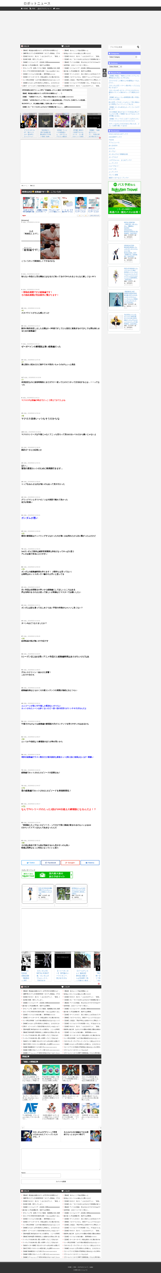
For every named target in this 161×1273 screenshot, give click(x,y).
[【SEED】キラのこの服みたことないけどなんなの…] (90, 1108)
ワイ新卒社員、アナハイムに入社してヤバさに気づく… (30, 1117)
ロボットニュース (37, 3)
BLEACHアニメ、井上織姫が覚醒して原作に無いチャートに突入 (42, 103)
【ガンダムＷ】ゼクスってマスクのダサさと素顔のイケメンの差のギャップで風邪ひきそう (124, 92)
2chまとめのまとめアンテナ (118, 134)
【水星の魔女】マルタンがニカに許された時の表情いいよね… (90, 1098)
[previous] (22, 125)
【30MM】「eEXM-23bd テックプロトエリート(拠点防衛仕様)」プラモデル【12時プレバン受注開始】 (54, 100)
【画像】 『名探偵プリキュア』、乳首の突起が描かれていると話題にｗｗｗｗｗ (48, 97)
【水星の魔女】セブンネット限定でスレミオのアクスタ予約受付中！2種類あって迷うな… (50, 1117)
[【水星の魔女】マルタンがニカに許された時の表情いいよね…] (90, 1089)
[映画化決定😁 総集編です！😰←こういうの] (89, 862)
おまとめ (112, 148)
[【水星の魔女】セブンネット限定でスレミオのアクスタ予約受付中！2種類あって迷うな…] (51, 1108)
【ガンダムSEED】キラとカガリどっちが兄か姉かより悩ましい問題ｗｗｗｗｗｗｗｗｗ (30, 1079)
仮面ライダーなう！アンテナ (119, 178)
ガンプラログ (113, 157)
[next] (99, 125)
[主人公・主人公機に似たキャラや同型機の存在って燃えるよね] (70, 1070)
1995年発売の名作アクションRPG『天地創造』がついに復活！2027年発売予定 (47, 90)
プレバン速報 (113, 175)
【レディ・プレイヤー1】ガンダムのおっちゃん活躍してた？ (30, 1098)
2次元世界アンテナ (115, 137)
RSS (33, 8)
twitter (58, 8)
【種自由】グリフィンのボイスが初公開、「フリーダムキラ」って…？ (70, 1117)
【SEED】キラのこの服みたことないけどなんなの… (90, 1117)
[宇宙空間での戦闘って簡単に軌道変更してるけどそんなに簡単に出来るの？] (51, 1070)
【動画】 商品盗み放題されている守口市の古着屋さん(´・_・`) (42, 93)
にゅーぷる (112, 169)
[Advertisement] (80, 27)
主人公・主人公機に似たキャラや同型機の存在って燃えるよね (70, 1078)
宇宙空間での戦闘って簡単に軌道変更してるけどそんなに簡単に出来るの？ (50, 1079)
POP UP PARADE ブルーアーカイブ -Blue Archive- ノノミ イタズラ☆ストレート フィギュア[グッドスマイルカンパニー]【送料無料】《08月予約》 (131, 274)
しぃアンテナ (113, 163)
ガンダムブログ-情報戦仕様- (118, 154)
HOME (25, 8)
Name (23, 1173)
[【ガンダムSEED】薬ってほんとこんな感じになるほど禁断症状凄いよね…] (90, 1070)
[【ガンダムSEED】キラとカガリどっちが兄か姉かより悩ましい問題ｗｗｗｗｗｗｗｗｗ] (31, 1070)
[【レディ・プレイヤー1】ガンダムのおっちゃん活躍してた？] (31, 1089)
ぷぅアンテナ (113, 172)
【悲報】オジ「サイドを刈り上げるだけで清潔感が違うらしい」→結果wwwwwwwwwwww (51, 107)
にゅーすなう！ (114, 166)
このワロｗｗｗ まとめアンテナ (120, 160)
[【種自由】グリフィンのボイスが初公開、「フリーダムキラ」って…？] (70, 1108)
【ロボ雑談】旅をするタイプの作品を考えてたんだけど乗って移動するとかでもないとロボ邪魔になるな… (124, 114)
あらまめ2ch (113, 145)
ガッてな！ (112, 151)
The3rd (111, 140)
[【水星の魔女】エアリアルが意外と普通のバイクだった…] (51, 1089)
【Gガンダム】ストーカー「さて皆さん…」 (70, 1097)
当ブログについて (45, 8)
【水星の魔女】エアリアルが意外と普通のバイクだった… (50, 1098)
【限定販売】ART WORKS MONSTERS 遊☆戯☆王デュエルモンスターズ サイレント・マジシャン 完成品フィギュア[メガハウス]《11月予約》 (131, 297)
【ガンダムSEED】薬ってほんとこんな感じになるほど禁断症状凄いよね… (90, 1079)
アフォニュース (114, 142)
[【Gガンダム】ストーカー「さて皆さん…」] (70, 1089)
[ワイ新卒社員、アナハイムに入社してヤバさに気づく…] (31, 1108)
